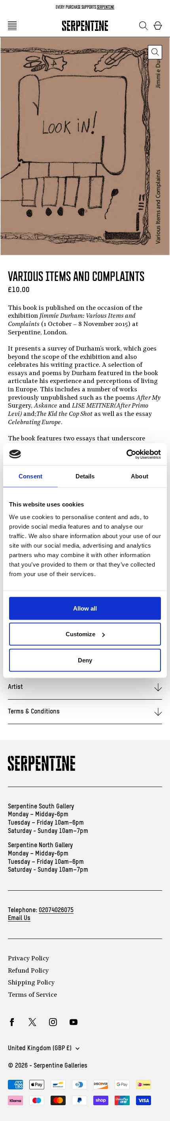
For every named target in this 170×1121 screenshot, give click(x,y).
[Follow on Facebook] (12, 1022)
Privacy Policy (28, 959)
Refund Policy (28, 971)
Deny (85, 659)
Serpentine (105, 6)
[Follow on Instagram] (53, 1022)
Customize (80, 634)
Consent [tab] (30, 476)
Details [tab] (85, 476)
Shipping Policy (31, 983)
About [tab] (139, 476)
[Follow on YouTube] (73, 1022)
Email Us (19, 918)
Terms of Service (32, 995)
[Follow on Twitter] (32, 1022)
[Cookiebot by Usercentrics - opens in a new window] (126, 454)
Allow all (85, 608)
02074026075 (56, 910)
